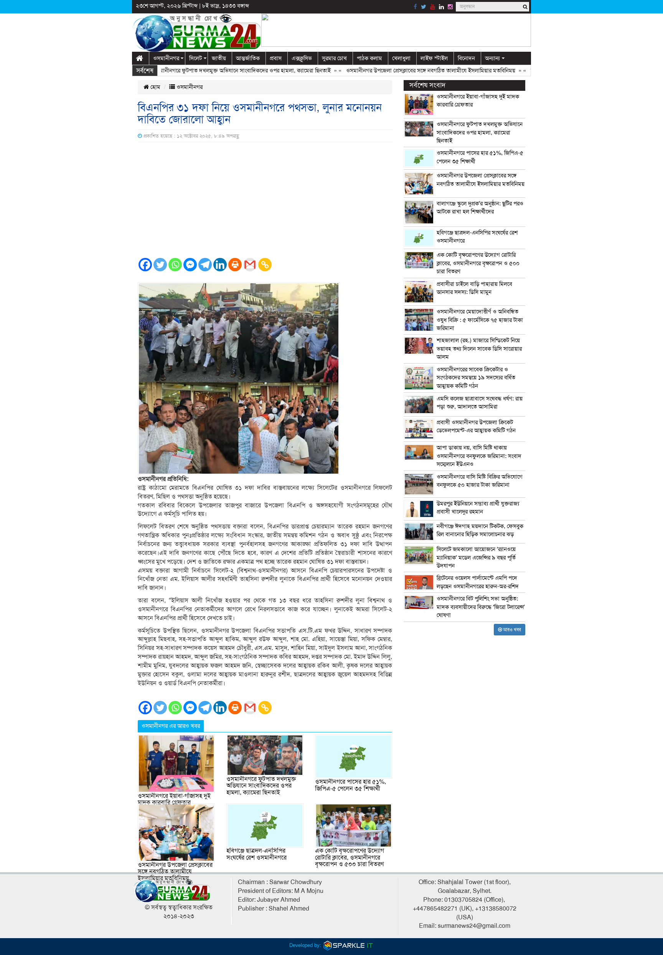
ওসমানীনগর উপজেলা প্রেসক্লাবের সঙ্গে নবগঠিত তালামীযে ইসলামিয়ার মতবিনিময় (410, 70)
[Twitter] (160, 264)
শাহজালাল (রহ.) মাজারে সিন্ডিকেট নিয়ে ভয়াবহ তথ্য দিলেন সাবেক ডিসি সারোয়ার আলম (479, 348)
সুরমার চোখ (334, 58)
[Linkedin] (220, 264)
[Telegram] (205, 264)
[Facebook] (145, 264)
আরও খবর (511, 629)
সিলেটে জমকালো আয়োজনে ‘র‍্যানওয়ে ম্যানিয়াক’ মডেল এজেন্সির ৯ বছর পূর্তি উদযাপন (476, 557)
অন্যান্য (492, 58)
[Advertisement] (265, 199)
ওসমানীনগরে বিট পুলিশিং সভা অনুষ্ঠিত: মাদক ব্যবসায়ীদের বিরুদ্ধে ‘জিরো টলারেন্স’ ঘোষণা (481, 607)
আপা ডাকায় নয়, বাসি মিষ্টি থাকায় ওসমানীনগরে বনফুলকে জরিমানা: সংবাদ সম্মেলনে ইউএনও (479, 456)
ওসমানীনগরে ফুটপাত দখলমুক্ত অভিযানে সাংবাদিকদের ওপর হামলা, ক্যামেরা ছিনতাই (221, 70)
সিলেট (195, 58)
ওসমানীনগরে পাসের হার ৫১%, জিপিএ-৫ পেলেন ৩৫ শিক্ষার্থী (350, 785)
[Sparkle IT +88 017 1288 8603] (348, 945)
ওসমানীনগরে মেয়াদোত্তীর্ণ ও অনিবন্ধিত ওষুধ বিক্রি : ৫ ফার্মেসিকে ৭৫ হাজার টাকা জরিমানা (480, 319)
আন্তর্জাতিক (248, 58)
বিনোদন (466, 58)
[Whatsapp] (175, 264)
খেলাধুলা (401, 58)
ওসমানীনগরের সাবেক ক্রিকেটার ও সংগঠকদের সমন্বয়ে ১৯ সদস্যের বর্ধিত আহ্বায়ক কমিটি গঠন (476, 377)
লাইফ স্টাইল (434, 58)
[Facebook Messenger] (190, 264)
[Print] (235, 264)
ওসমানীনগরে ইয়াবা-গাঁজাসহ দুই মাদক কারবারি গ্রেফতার (174, 799)
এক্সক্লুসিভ (302, 58)
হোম (154, 87)
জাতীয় (219, 58)
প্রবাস (276, 58)
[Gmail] (250, 264)
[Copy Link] (265, 264)
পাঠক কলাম (369, 58)
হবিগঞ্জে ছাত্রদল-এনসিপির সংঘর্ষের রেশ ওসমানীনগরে (256, 854)
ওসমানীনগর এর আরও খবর (171, 725)
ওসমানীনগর (166, 58)
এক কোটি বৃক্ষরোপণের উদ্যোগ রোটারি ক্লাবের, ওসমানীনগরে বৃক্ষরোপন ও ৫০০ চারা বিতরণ (349, 857)
